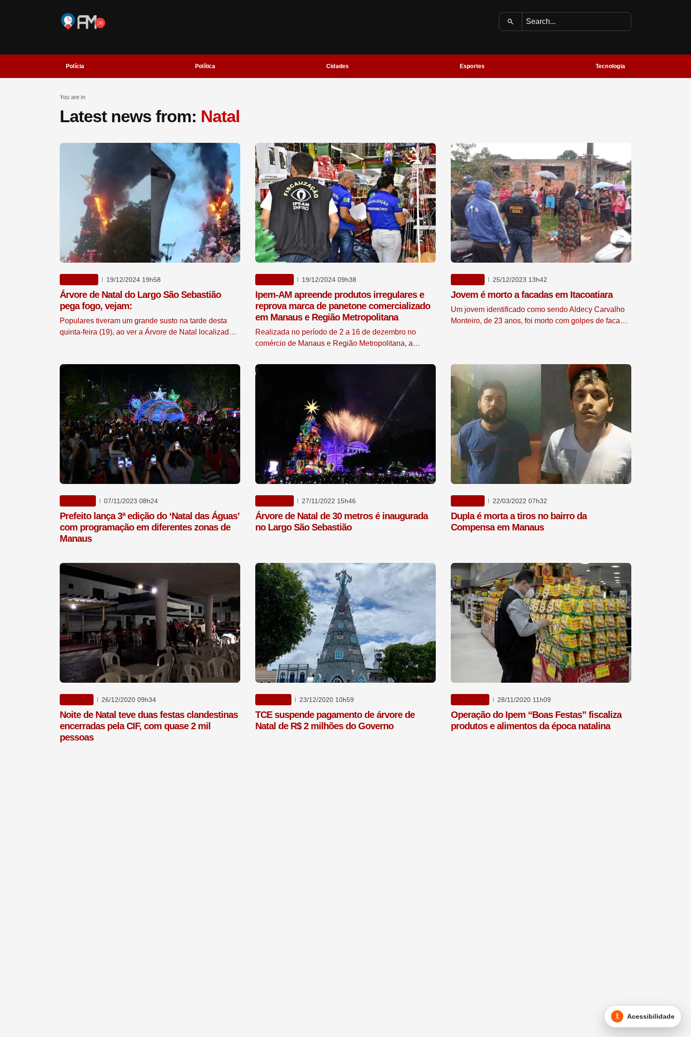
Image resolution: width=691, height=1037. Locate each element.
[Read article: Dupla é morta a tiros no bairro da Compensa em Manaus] (541, 424)
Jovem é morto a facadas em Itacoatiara (531, 294)
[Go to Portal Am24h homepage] (83, 21)
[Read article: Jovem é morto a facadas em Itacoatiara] (541, 203)
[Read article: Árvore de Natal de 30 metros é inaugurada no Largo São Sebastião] (345, 424)
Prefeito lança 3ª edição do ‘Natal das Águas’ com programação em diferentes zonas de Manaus (149, 527)
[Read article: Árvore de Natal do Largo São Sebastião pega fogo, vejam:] (150, 203)
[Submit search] (510, 22)
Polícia (75, 66)
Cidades (337, 66)
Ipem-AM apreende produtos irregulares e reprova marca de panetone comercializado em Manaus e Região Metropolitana (342, 305)
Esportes (472, 66)
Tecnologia (610, 66)
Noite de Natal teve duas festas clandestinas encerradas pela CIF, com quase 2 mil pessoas (149, 726)
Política (205, 66)
